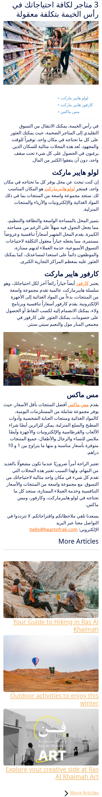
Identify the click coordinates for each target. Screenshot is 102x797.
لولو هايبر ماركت (74, 98)
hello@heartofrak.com (53, 529)
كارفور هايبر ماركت (77, 104)
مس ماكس (70, 111)
